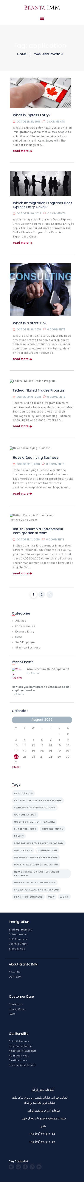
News (19, 637)
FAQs (12, 1014)
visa (51, 896)
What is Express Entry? (31, 115)
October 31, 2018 (28, 121)
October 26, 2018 (29, 329)
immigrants (23, 850)
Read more (21, 151)
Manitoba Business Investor (36, 864)
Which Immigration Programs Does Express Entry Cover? (42, 205)
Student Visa (17, 949)
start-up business (28, 896)
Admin (35, 673)
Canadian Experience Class (35, 807)
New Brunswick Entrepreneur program (36, 873)
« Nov (16, 767)
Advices (20, 621)
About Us (14, 972)
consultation (25, 814)
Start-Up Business (27, 648)
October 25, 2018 (29, 397)
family (19, 836)
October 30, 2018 (29, 213)
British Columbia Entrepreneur (38, 800)
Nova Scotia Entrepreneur (35, 882)
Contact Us (16, 1004)
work (64, 896)
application (23, 793)
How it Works (17, 1009)
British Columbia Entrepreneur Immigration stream (38, 531)
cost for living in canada (34, 822)
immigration (47, 850)
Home (21, 54)
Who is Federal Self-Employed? (48, 669)
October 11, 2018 (28, 464)
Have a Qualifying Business (36, 458)
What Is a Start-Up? (29, 323)
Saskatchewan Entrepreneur (36, 889)
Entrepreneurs (25, 626)
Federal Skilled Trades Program (39, 390)
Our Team (15, 977)
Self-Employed (25, 642)
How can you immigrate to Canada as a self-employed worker (41, 688)
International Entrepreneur (36, 857)
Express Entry (24, 632)
